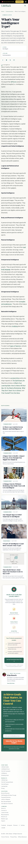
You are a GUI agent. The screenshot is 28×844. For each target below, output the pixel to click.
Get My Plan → (19, 1)
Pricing (2, 788)
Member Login (4, 818)
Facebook (3, 825)
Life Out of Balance (5, 799)
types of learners (15, 346)
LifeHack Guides (5, 767)
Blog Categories (5, 814)
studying (14, 326)
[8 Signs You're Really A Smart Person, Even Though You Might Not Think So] (14, 444)
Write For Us (4, 816)
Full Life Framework (5, 771)
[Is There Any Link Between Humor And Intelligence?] (14, 415)
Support (3, 820)
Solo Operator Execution (7, 803)
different (13, 82)
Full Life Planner (5, 784)
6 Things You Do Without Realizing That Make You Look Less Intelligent (14, 486)
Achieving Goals (5, 775)
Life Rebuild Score (5, 769)
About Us (3, 808)
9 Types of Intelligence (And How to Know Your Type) (13, 544)
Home (2, 11)
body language (5, 269)
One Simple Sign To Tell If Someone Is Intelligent (12, 516)
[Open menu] (25, 5)
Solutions (4, 791)
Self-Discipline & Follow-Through (8, 795)
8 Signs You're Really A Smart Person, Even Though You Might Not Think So (14, 458)
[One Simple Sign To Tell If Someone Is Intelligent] (14, 502)
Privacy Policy (13, 836)
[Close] (26, 2)
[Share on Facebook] (2, 60)
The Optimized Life (18, 380)
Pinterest (15, 825)
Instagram (9, 825)
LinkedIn (3, 827)
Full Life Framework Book (7, 782)
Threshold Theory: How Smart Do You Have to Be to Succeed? (13, 571)
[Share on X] (10, 60)
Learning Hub (4, 786)
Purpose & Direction (5, 797)
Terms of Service (5, 836)
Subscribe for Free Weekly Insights (14, 742)
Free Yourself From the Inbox (10, 393)
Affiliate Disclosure (22, 836)
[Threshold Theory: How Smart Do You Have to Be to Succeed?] (14, 559)
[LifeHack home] (6, 5)
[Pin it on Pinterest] (6, 60)
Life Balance (4, 773)
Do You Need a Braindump (12, 388)
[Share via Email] (14, 60)
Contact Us (4, 810)
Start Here (4, 765)
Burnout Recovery (5, 793)
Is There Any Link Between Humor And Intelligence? (13, 428)
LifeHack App (4, 780)
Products (4, 778)
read (24, 247)
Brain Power (7, 540)
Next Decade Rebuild (6, 801)
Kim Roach (5, 49)
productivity (15, 378)
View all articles (10, 683)
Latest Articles (4, 812)
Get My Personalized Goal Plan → (14, 660)
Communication (9, 11)
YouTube (23, 825)
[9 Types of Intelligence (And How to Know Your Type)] (14, 531)
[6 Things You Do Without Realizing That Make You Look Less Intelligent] (14, 473)
